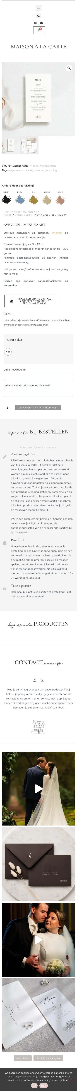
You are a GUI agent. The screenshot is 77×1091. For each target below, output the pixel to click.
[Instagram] (35, 23)
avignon (13, 170)
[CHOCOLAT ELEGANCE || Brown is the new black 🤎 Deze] (38, 864)
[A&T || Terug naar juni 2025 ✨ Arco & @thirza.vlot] (38, 940)
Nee (43, 1085)
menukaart (25, 170)
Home (7, 212)
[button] (39, 8)
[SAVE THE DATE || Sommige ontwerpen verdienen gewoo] (38, 1015)
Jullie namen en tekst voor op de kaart (33, 385)
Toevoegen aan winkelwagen (38, 407)
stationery (39, 170)
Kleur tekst (14, 339)
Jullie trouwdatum (20, 369)
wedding (51, 170)
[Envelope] (41, 23)
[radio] (7, 351)
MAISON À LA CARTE (38, 46)
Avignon (33, 166)
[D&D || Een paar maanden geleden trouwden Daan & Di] (38, 789)
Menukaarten (48, 166)
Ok (34, 1085)
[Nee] (71, 1079)
